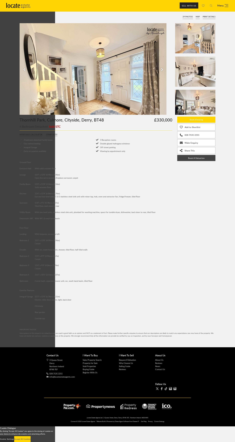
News (157, 366)
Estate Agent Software (122, 421)
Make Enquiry (191, 143)
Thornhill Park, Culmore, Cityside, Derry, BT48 (62, 120)
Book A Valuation (196, 158)
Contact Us (160, 369)
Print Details (209, 16)
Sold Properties (89, 366)
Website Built (101, 421)
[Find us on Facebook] (162, 388)
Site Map (144, 421)
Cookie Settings (159, 421)
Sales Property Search (92, 360)
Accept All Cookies (22, 439)
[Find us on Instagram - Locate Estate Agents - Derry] (171, 388)
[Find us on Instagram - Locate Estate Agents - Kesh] (175, 388)
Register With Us (90, 372)
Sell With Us (189, 5)
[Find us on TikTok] (167, 388)
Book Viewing (196, 119)
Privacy (150, 421)
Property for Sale (90, 363)
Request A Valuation (127, 360)
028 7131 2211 (192, 135)
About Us (159, 360)
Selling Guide (124, 366)
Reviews (122, 369)
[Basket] (203, 5)
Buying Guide (88, 369)
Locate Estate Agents (88, 421)
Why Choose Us (126, 363)
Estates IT (136, 421)
